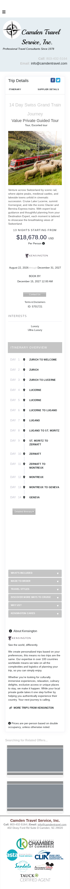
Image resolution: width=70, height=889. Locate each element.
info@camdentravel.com (49, 63)
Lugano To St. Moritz (44, 430)
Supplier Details (48, 89)
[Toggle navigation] (4, 13)
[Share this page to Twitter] (58, 80)
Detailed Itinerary (23, 511)
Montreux (36, 477)
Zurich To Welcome (43, 359)
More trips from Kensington (33, 707)
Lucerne (35, 390)
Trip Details (18, 80)
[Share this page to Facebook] (53, 80)
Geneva (34, 497)
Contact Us (34, 294)
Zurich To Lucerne (42, 380)
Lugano (34, 420)
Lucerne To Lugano (43, 410)
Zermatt (35, 453)
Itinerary (15, 89)
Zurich (34, 369)
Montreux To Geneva (44, 487)
